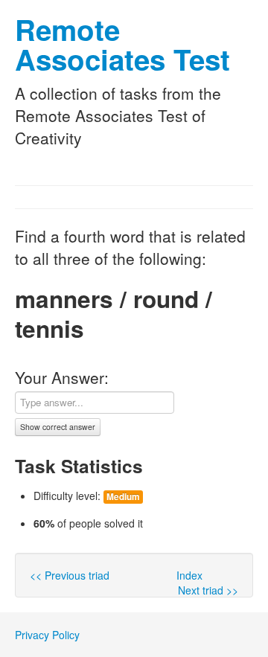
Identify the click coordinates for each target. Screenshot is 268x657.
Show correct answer (57, 426)
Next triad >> (208, 590)
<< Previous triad (69, 575)
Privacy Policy (47, 634)
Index (189, 575)
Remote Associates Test (122, 44)
